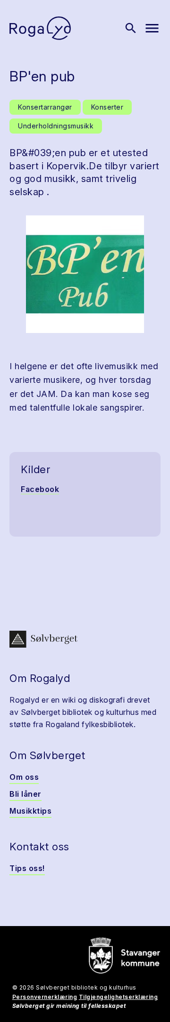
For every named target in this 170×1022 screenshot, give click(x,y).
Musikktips (30, 811)
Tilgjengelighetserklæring (118, 996)
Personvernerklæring (44, 996)
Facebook (40, 489)
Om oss (24, 777)
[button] (85, 274)
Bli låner (25, 794)
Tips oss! (27, 868)
